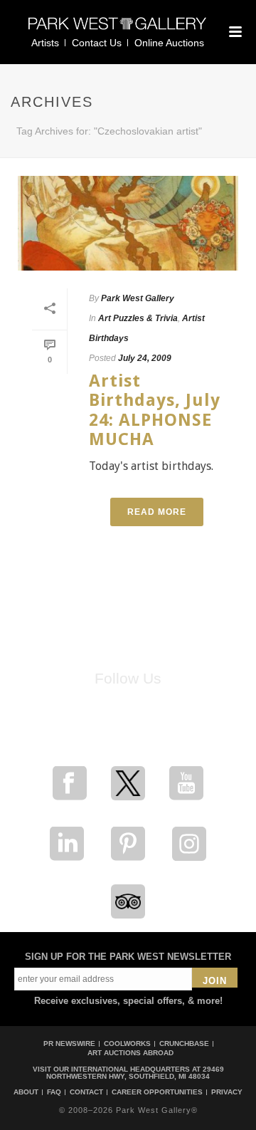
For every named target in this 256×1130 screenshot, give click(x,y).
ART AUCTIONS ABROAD (130, 1053)
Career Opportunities (157, 1092)
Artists (45, 42)
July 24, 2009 (144, 358)
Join (215, 980)
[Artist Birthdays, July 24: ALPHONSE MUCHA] (128, 223)
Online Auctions (169, 42)
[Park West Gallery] (117, 29)
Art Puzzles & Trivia (138, 318)
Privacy (226, 1092)
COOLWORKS (127, 1043)
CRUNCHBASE (184, 1043)
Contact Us (97, 42)
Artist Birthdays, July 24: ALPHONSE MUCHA (154, 410)
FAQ (54, 1092)
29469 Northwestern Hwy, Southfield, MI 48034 (135, 1072)
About (26, 1092)
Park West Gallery (137, 298)
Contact (86, 1092)
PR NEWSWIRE (69, 1043)
